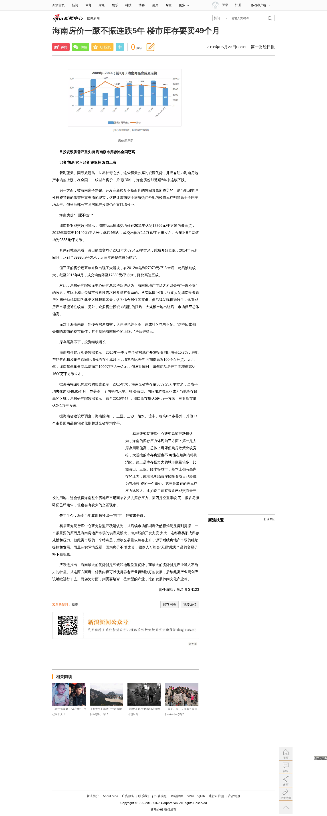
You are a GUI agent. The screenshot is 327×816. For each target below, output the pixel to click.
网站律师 (177, 796)
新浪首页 (58, 5)
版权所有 (170, 809)
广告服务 (128, 796)
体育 (88, 5)
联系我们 (144, 796)
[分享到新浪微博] (61, 47)
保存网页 (169, 604)
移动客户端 (258, 5)
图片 (155, 5)
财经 (102, 5)
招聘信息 (160, 796)
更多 (182, 5)
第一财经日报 (263, 47)
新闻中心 (67, 18)
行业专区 (269, 519)
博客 (142, 5)
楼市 (75, 604)
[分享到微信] (80, 47)
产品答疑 (234, 796)
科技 (128, 5)
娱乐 (115, 5)
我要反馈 (190, 604)
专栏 (168, 5)
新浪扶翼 (216, 520)
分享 (119, 47)
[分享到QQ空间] (102, 47)
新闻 (75, 5)
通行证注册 (216, 796)
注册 (238, 5)
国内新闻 (93, 18)
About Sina (110, 796)
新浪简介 (93, 796)
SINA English (196, 796)
